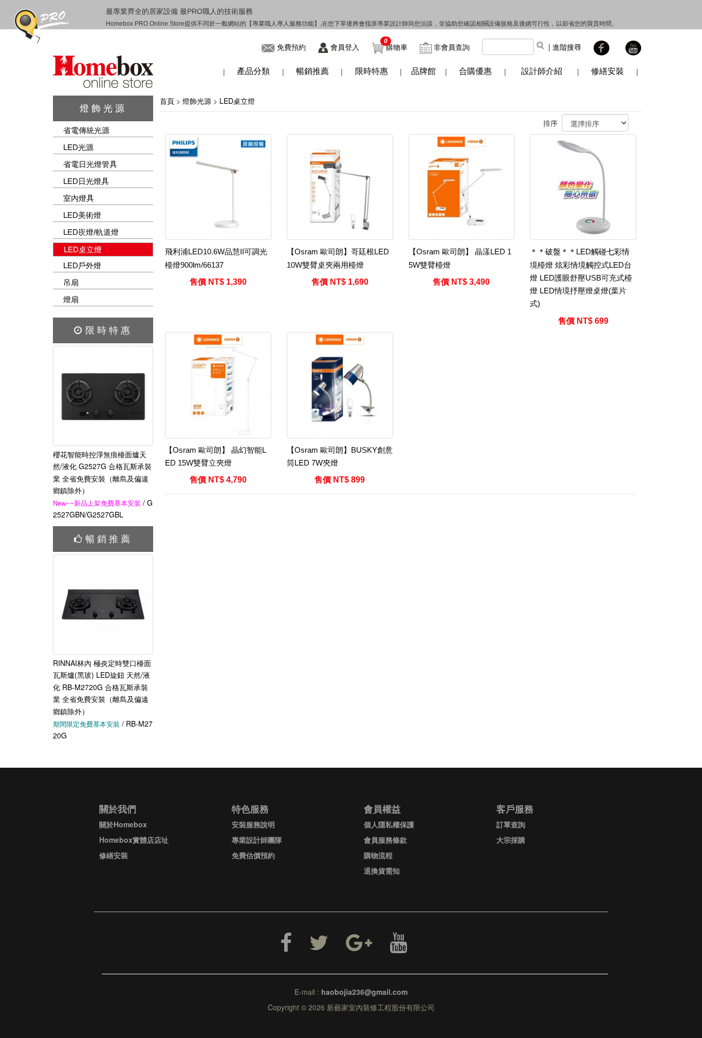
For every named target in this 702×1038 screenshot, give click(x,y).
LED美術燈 (82, 215)
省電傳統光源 (86, 130)
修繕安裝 (113, 855)
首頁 (167, 101)
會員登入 (344, 47)
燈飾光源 (103, 108)
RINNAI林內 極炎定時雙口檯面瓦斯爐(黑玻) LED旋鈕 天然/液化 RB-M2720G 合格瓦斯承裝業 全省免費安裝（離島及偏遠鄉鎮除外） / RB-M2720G (103, 699)
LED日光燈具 (86, 181)
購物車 (397, 47)
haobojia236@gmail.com (364, 992)
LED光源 (78, 147)
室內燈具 (78, 198)
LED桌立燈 (83, 249)
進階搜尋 (566, 47)
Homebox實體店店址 (134, 840)
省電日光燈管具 (90, 164)
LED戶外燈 (82, 265)
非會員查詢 (452, 47)
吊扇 (71, 282)
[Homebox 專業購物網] (103, 70)
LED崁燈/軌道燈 (91, 232)
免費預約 (291, 47)
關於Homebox (123, 824)
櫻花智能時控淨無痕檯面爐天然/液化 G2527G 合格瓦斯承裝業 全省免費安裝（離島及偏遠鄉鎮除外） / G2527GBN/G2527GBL (103, 484)
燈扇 (71, 299)
